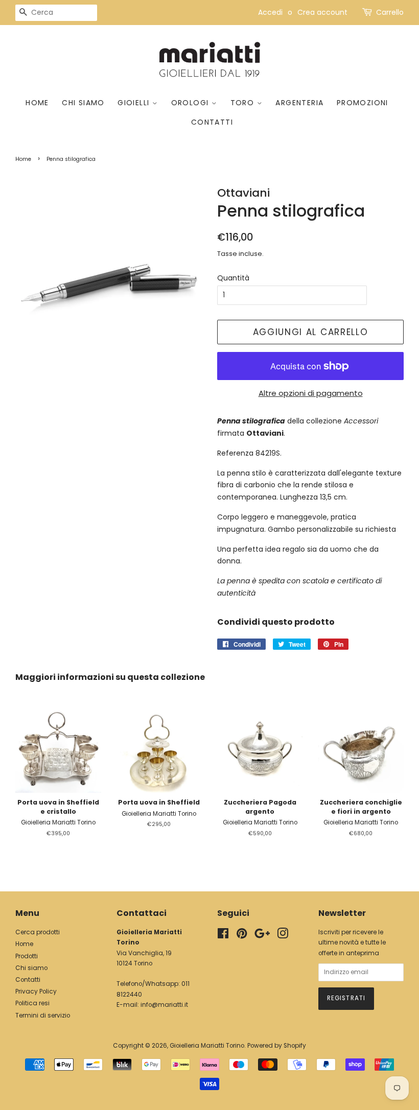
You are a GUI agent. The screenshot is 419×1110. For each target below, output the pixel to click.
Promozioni (362, 103)
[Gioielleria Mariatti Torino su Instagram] (282, 936)
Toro (243, 103)
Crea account (322, 12)
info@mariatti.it (164, 1005)
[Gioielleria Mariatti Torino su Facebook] (223, 936)
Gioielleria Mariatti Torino (207, 1046)
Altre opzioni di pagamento (311, 393)
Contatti (212, 122)
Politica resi (32, 1003)
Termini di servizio (42, 1015)
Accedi (270, 12)
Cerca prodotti (37, 932)
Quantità (233, 278)
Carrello (390, 12)
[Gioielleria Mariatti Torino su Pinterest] (241, 936)
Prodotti (26, 956)
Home (37, 103)
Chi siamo (83, 103)
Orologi (191, 103)
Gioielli (135, 103)
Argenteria (299, 103)
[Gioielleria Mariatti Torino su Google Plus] (262, 936)
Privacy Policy (36, 991)
